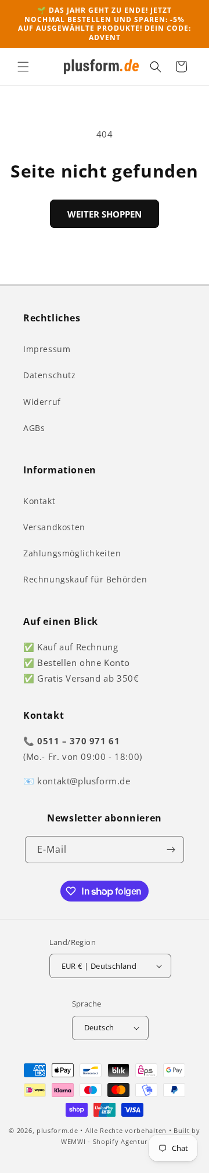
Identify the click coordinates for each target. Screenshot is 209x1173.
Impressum (46, 348)
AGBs (34, 427)
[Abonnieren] (170, 849)
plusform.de (57, 1130)
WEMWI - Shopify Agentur (104, 1141)
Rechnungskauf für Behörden (85, 579)
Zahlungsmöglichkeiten (72, 553)
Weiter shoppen (104, 214)
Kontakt (39, 500)
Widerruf (42, 401)
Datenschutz (49, 375)
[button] (23, 66)
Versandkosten (54, 527)
